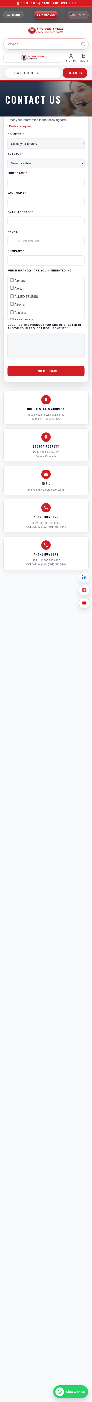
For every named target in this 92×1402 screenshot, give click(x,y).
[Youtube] (84, 603)
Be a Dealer (46, 14)
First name (17, 173)
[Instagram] (84, 590)
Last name (17, 192)
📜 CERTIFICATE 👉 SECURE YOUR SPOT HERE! (46, 3)
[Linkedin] (84, 577)
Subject (15, 153)
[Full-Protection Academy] (32, 58)
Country (15, 134)
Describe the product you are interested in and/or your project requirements (44, 326)
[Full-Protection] (46, 30)
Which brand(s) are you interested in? (39, 270)
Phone (13, 231)
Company (15, 251)
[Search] (83, 44)
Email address (20, 212)
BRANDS (75, 73)
